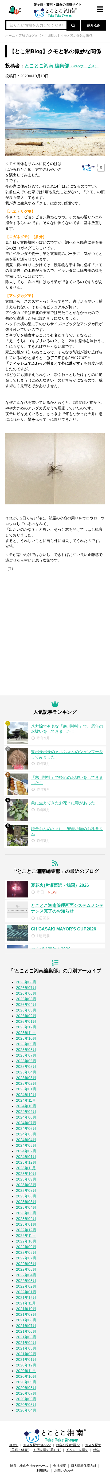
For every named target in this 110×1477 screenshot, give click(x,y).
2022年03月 (26, 1280)
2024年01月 (26, 1157)
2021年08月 (26, 1320)
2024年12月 (26, 1095)
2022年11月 (26, 1235)
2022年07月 (26, 1258)
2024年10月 (26, 1106)
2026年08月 (26, 982)
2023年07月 (26, 1190)
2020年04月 (26, 1410)
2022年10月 (26, 1241)
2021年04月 (26, 1342)
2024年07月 (26, 1123)
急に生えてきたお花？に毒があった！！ (67, 803)
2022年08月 (26, 1252)
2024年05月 (26, 1134)
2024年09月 (26, 1111)
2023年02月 (26, 1218)
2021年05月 (26, 1337)
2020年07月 (26, 1393)
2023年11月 (26, 1168)
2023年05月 (26, 1202)
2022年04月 (26, 1275)
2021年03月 (26, 1348)
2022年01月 (26, 1292)
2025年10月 (26, 1038)
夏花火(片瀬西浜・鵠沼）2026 (62, 885)
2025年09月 (26, 1044)
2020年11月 (26, 1371)
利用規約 (43, 1470)
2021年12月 (26, 1297)
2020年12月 (26, 1365)
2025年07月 (26, 1055)
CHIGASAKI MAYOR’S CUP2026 (63, 929)
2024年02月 (26, 1151)
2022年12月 (26, 1230)
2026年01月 (26, 1021)
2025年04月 (26, 1072)
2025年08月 (26, 1049)
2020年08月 (26, 1388)
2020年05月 (26, 1404)
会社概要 (59, 1466)
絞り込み (93, 25)
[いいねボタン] (88, 168)
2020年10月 (26, 1376)
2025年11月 (26, 1033)
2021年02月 (26, 1354)
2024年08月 (26, 1117)
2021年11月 (26, 1303)
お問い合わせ (63, 1470)
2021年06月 (26, 1331)
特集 (96, 1450)
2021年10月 (26, 1309)
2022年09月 (26, 1247)
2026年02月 (26, 1016)
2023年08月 (26, 1185)
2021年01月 (26, 1359)
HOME (13, 1445)
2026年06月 (26, 993)
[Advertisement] (55, 635)
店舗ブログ (26, 36)
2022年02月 (26, 1286)
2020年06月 (26, 1399)
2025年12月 (26, 1027)
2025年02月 (26, 1083)
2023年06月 (26, 1196)
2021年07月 (26, 1326)
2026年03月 (26, 1010)
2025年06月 (26, 1061)
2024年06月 (26, 1128)
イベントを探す (77, 1450)
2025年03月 (26, 1078)
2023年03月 (26, 1213)
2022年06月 (26, 1264)
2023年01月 (26, 1224)
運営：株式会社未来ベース (29, 1466)
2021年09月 (26, 1314)
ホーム (10, 36)
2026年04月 (26, 1004)
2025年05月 (26, 1066)
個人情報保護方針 (83, 1466)
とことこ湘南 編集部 (62, 65)
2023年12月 (26, 1162)
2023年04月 (26, 1207)
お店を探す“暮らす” (47, 1450)
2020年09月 (26, 1382)
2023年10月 (26, 1173)
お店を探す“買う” (68, 1445)
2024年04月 (26, 1140)
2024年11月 (26, 1100)
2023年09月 (26, 1179)
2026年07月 (26, 987)
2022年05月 (26, 1269)
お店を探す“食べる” (37, 1445)
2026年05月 (26, 999)
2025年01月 (26, 1089)
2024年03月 (26, 1145)
